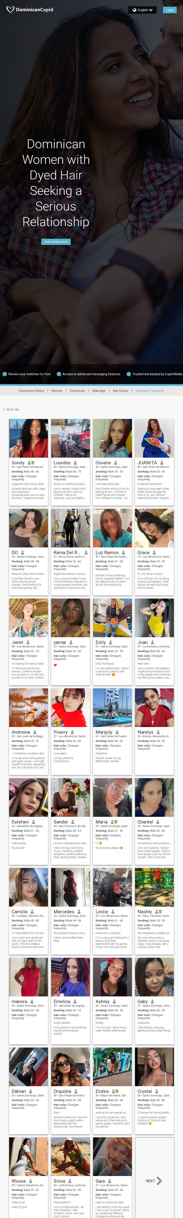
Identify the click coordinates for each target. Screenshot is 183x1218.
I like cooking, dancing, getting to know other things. (154, 1029)
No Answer (18, 847)
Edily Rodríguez (105, 663)
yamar (60, 642)
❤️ (55, 665)
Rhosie (19, 1181)
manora (19, 1001)
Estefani (20, 822)
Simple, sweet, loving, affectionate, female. (108, 760)
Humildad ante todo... (108, 484)
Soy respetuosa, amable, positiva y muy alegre (154, 933)
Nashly (144, 911)
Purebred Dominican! (149, 484)
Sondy (18, 462)
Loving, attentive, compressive (64, 760)
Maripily (104, 732)
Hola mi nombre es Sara (110, 1202)
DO (15, 552)
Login (170, 10)
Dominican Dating (31, 391)
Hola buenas (19, 843)
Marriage (99, 391)
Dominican (77, 391)
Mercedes (64, 911)
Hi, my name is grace (149, 573)
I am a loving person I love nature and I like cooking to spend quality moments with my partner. (112, 1122)
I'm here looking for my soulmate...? (29, 933)
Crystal (144, 1091)
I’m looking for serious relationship (29, 663)
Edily (101, 642)
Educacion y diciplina (108, 933)
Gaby (142, 1001)
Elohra (102, 1091)
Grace (143, 552)
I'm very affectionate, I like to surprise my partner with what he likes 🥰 (112, 671)
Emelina (62, 1001)
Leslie (102, 911)
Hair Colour (120, 391)
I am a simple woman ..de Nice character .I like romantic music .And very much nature (69, 1212)
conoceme (143, 1022)
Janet (17, 642)
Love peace (60, 753)
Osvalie (103, 462)
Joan (142, 642)
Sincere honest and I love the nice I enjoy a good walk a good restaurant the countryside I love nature (70, 1122)
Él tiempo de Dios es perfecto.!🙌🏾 (154, 1112)
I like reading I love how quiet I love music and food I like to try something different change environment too (112, 1212)
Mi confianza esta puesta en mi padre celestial (154, 843)
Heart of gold (19, 1207)
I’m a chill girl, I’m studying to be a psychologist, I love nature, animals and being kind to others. (153, 583)
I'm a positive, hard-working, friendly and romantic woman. (70, 1030)
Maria (102, 822)
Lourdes (62, 462)
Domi (57, 1112)
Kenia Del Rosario (67, 552)
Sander (61, 822)
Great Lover (18, 1202)
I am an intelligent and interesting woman (71, 843)
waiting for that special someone (113, 1112)
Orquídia (62, 1091)
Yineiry (61, 732)
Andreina (21, 732)
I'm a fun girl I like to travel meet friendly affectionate (111, 1029)
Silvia (59, 1181)
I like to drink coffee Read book (68, 939)
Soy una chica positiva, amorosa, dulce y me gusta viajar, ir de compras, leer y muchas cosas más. (153, 942)
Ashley (103, 1001)
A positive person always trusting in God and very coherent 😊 (151, 1120)
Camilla (19, 911)
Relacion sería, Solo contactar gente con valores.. (29, 573)
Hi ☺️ (99, 843)
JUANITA (147, 462)
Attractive (101, 753)
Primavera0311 (63, 1202)
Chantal (145, 822)
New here (143, 663)
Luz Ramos (107, 552)
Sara (100, 1181)
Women (57, 391)
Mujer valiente (62, 1022)
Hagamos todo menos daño (28, 484)
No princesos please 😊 (109, 847)
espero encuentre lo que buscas (71, 573)
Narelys (145, 732)
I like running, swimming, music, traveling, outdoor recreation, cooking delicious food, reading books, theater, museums (70, 852)
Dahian (19, 1091)
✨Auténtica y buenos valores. (29, 753)
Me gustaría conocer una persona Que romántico (71, 933)
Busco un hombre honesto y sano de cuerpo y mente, (71, 484)
